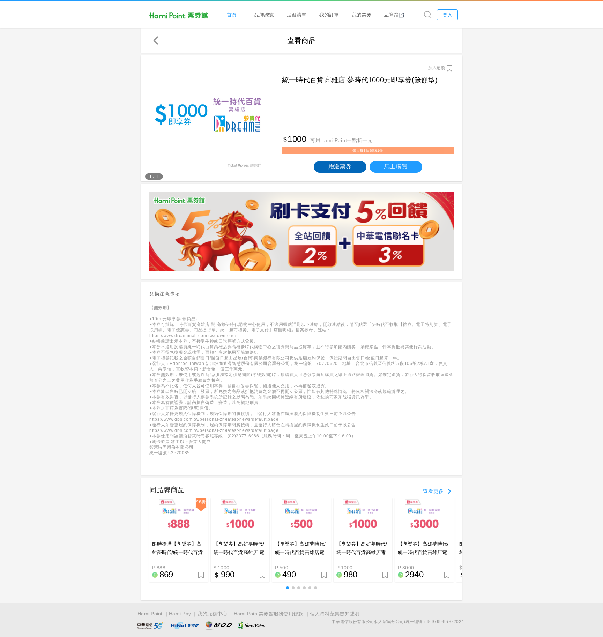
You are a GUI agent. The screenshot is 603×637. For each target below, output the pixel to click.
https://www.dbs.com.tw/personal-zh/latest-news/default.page (213, 419)
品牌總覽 (264, 14)
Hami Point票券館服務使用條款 (269, 613)
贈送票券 (340, 167)
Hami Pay (180, 613)
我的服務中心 (213, 613)
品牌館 (391, 14)
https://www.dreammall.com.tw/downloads (193, 335)
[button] (287, 587)
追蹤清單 (296, 14)
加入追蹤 (436, 68)
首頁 (232, 14)
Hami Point (150, 613)
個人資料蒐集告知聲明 (335, 613)
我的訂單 (329, 14)
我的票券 (361, 14)
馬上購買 (396, 167)
